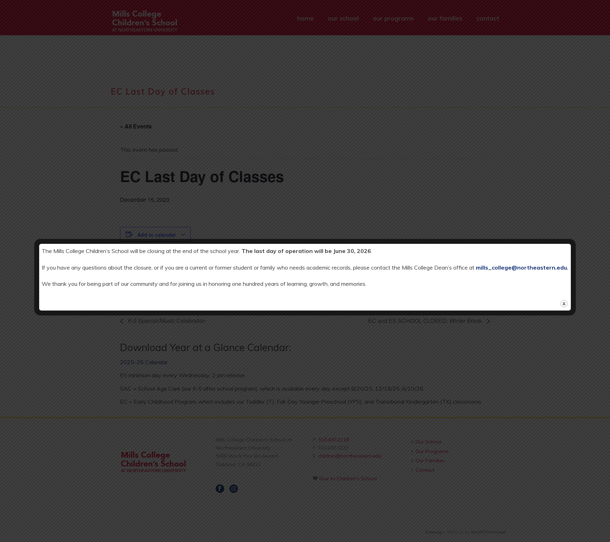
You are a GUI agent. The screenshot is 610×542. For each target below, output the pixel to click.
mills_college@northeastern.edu (521, 267)
